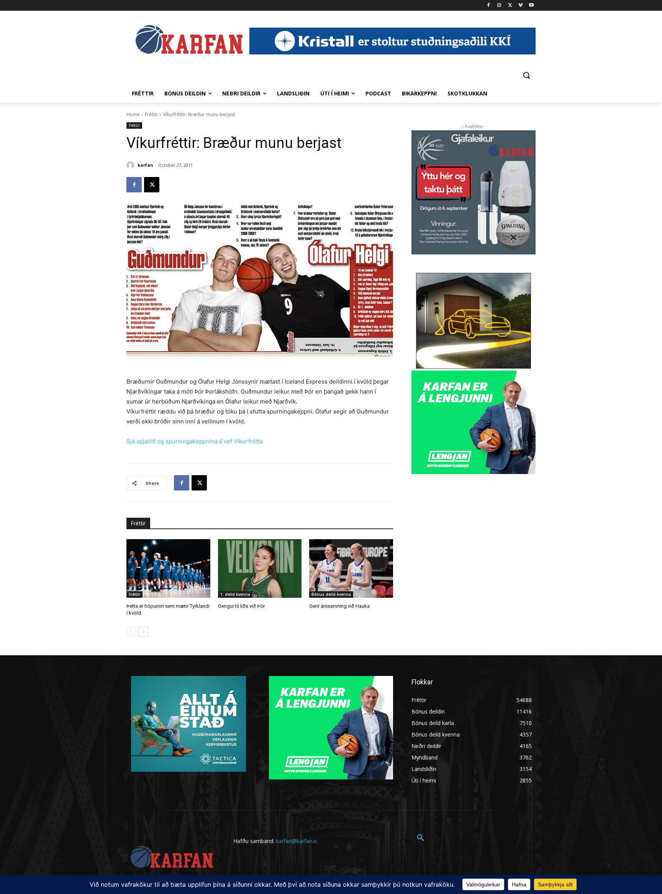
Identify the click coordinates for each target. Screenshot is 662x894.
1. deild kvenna (235, 594)
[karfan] (131, 165)
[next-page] (143, 632)
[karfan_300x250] (188, 724)
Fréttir (151, 114)
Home (133, 114)
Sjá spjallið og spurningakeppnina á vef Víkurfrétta (194, 441)
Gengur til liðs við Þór (241, 606)
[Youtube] (531, 5)
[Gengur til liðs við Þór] (260, 568)
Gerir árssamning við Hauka (339, 606)
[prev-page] (131, 632)
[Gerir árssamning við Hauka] (351, 568)
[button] (526, 75)
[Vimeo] (520, 5)
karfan (145, 165)
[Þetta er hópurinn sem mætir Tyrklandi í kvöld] (168, 568)
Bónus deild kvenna (331, 594)
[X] (510, 5)
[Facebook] (488, 5)
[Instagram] (499, 5)
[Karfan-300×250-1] (473, 422)
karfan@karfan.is (296, 841)
